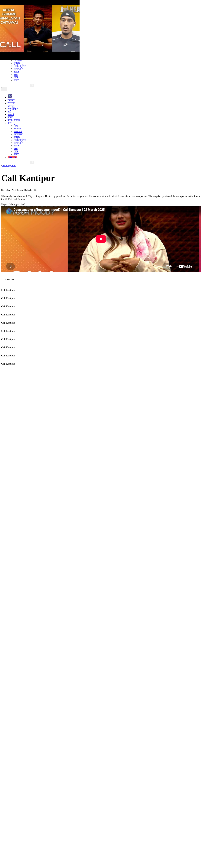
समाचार (11, 100)
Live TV (12, 157)
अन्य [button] (10, 123)
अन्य (16, 77)
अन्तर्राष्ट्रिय (13, 108)
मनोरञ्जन (18, 60)
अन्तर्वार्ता (18, 131)
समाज (16, 71)
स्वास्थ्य (17, 128)
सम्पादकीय (19, 68)
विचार (10, 117)
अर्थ (9, 111)
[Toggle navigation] (4, 89)
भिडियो (11, 114)
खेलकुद (11, 106)
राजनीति (11, 103)
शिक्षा (16, 125)
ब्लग (16, 74)
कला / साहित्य (14, 120)
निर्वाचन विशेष (20, 65)
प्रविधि (17, 63)
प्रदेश (16, 80)
